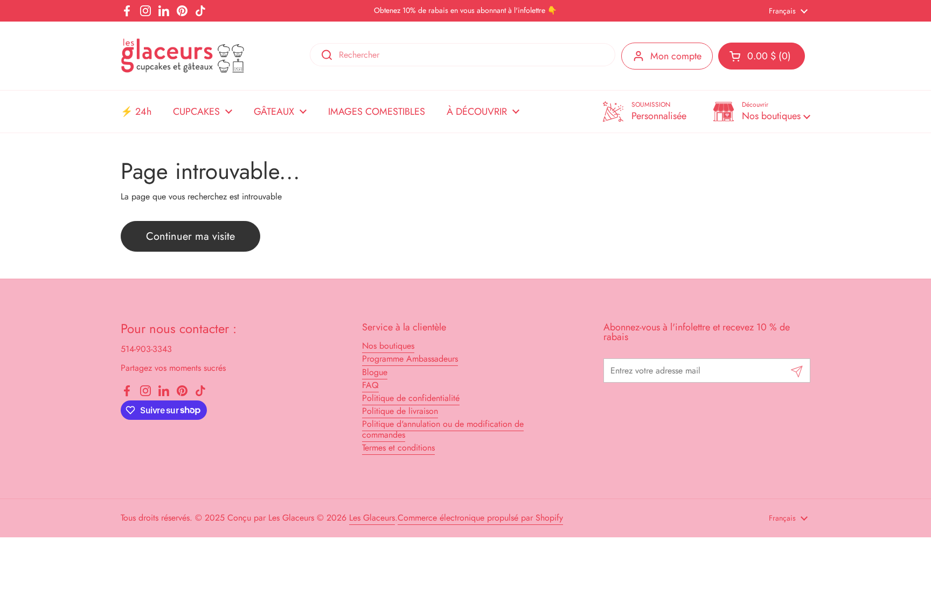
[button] (761, 111)
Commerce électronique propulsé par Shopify (480, 517)
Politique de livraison (400, 411)
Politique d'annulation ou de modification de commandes (443, 429)
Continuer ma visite (190, 236)
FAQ (370, 385)
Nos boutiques (388, 346)
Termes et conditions (398, 447)
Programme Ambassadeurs (410, 358)
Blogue (374, 372)
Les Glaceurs (372, 517)
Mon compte (675, 56)
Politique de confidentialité (411, 398)
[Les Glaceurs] (183, 56)
